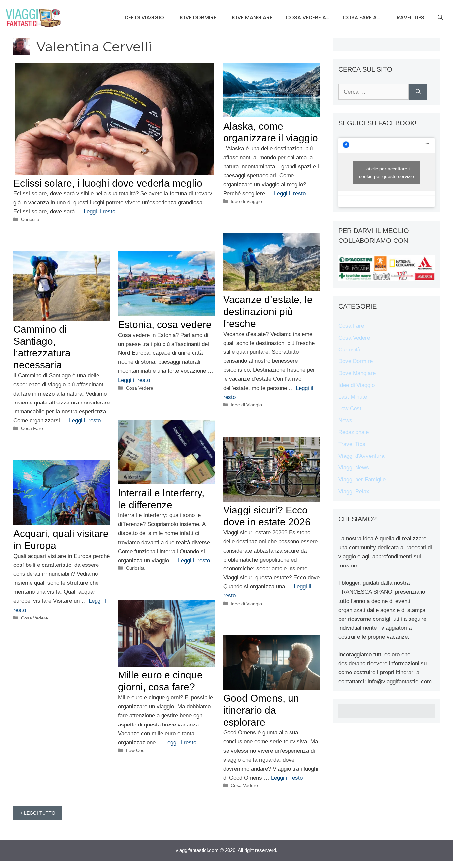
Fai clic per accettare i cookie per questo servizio (386, 172)
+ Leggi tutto (37, 813)
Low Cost (136, 750)
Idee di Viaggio (143, 17)
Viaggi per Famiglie (362, 479)
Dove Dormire (196, 17)
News (345, 420)
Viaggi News (353, 467)
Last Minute (352, 397)
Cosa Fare (32, 428)
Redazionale (353, 432)
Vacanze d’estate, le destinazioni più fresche (268, 311)
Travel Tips (408, 17)
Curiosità (30, 219)
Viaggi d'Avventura (361, 456)
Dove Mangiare (250, 17)
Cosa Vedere (139, 388)
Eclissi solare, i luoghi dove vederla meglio (107, 183)
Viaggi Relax (353, 491)
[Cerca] (418, 92)
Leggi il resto (99, 211)
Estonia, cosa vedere (165, 324)
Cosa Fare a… (361, 17)
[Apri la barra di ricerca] (440, 17)
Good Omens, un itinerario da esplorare (261, 710)
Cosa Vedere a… (307, 17)
